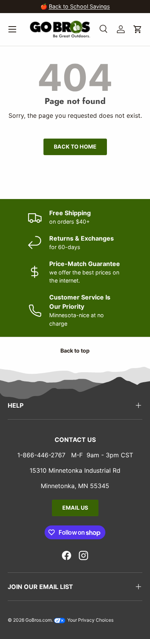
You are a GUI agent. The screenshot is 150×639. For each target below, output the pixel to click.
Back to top (75, 350)
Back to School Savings (79, 6)
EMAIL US (75, 507)
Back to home (75, 146)
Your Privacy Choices (89, 620)
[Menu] (12, 29)
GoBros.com (38, 620)
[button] (137, 29)
